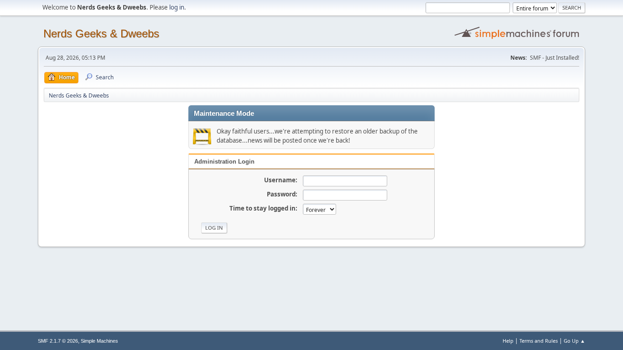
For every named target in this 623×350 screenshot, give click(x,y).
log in (176, 7)
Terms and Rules (538, 340)
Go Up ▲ (574, 340)
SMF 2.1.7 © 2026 (58, 341)
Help (508, 340)
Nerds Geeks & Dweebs (101, 33)
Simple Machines (99, 341)
